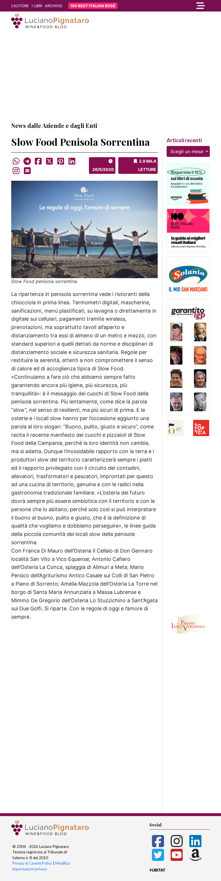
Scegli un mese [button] (187, 151)
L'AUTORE (20, 5)
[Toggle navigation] (179, 5)
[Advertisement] (110, 75)
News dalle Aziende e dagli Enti (54, 125)
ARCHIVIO (53, 5)
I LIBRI (37, 5)
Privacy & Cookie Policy (32, 863)
